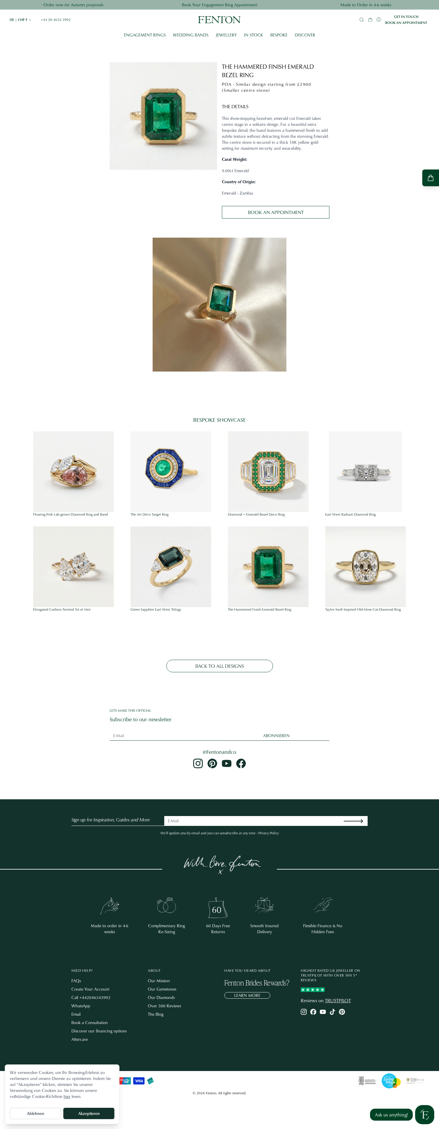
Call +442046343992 (90, 997)
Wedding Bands (190, 35)
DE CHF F (20, 19)
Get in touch (406, 16)
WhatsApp (80, 1006)
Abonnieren (276, 735)
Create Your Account (90, 989)
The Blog (155, 1014)
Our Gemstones (162, 989)
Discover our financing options (99, 1031)
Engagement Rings (145, 35)
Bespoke (279, 35)
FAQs (76, 980)
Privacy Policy (268, 832)
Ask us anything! (391, 1114)
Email (76, 1014)
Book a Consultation (89, 1022)
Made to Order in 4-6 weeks (365, 4)
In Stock (253, 35)
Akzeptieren (89, 1113)
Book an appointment (406, 22)
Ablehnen (35, 1113)
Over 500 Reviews (164, 1006)
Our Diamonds (161, 997)
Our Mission (159, 980)
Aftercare (79, 1039)
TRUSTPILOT (338, 1000)
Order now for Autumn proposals (73, 4)
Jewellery (226, 35)
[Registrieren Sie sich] (358, 821)
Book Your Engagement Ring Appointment (219, 4)
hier (67, 1096)
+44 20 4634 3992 (56, 19)
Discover (305, 35)
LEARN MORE (247, 995)
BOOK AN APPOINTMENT (276, 212)
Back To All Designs (219, 666)
